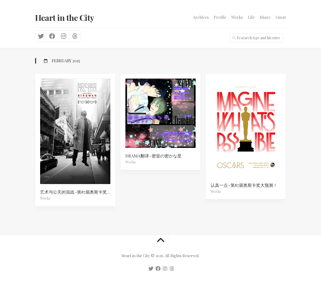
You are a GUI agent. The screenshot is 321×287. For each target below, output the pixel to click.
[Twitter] (40, 36)
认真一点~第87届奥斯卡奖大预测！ (244, 185)
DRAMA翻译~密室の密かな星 (153, 155)
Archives (201, 17)
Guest (281, 17)
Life (251, 17)
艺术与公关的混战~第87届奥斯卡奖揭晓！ (77, 192)
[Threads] (74, 36)
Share (265, 17)
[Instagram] (63, 36)
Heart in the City (64, 17)
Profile (220, 17)
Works (237, 17)
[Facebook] (52, 36)
